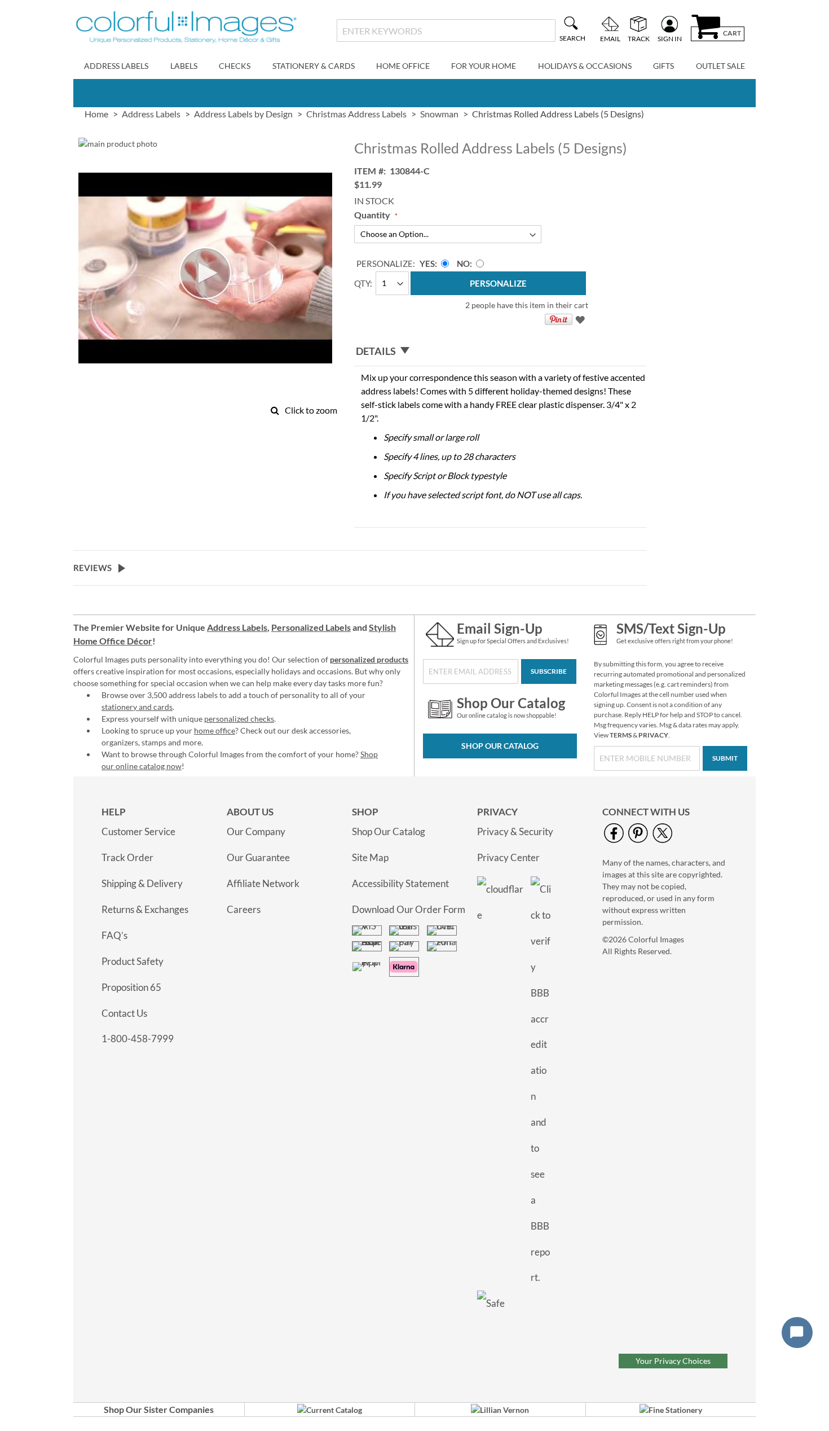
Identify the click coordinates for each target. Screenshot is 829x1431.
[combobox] (446, 30)
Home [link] (96, 113)
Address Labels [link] (151, 113)
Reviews (92, 568)
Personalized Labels (311, 627)
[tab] (500, 351)
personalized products (369, 659)
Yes (427, 263)
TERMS (621, 735)
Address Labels (237, 627)
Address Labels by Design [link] (243, 113)
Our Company (256, 831)
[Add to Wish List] (581, 322)
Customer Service (138, 831)
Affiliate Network (263, 883)
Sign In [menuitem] (670, 38)
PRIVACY (653, 735)
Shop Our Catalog (500, 745)
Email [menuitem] (610, 38)
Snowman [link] (439, 113)
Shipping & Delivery (142, 883)
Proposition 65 (131, 987)
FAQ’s (114, 935)
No (463, 263)
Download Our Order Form (408, 909)
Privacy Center (508, 857)
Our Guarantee (258, 857)
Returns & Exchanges (145, 909)
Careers (244, 909)
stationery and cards (137, 707)
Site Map (370, 857)
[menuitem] (116, 66)
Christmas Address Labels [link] (356, 113)
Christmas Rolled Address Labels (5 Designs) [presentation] (558, 113)
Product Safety (133, 961)
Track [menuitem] (639, 38)
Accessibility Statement (400, 883)
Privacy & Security (515, 831)
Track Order (127, 857)
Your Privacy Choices (673, 1361)
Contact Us (124, 1013)
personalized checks (239, 718)
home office (214, 730)
